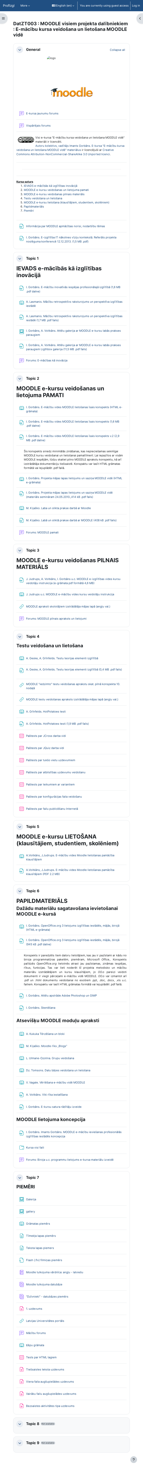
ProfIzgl (9, 5)
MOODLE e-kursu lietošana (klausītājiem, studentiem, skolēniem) (66, 202)
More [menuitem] (23, 5)
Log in (136, 5)
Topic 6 (32, 891)
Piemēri (29, 210)
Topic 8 (32, 1424)
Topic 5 (32, 827)
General (33, 49)
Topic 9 (32, 1443)
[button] (63, 5)
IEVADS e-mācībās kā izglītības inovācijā (50, 186)
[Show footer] (133, 1459)
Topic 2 (32, 378)
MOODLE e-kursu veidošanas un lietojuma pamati (56, 190)
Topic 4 (32, 636)
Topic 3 (32, 550)
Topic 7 (32, 1177)
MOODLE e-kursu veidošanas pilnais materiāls (54, 194)
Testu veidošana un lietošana (43, 198)
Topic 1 (32, 258)
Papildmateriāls (34, 206)
